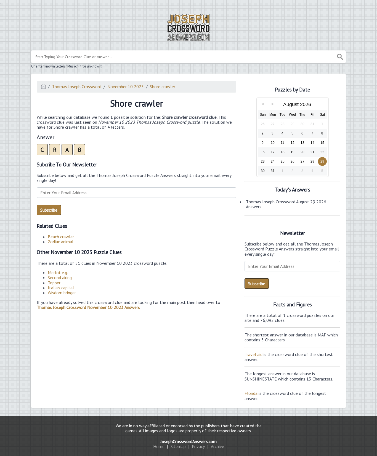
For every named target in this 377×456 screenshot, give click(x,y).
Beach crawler (61, 236)
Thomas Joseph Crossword (76, 86)
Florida (251, 393)
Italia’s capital (61, 287)
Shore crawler (162, 86)
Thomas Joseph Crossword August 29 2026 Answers (286, 204)
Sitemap (178, 446)
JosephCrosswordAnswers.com (188, 441)
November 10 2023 (125, 86)
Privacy (198, 446)
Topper (54, 282)
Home (158, 446)
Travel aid (253, 354)
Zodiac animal (60, 241)
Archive (217, 446)
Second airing (60, 277)
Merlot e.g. (58, 272)
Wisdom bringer (62, 292)
